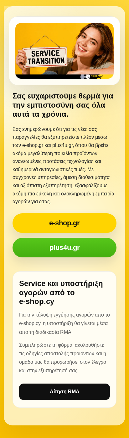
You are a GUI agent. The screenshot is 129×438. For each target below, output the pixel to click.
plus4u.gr (64, 247)
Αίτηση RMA (65, 391)
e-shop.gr (64, 223)
